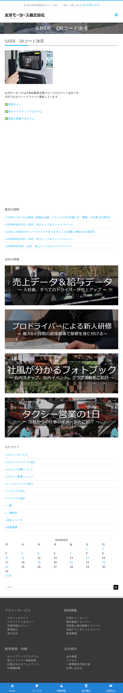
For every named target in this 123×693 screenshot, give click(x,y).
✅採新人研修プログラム (20, 118)
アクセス (71, 660)
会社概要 (71, 656)
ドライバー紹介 (16, 498)
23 (103, 562)
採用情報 (12, 527)
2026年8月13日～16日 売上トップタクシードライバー (40, 239)
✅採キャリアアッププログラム (23, 111)
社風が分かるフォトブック (23, 664)
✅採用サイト (13, 104)
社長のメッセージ (76, 618)
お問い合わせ (74, 668)
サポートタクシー (17, 618)
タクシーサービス (17, 455)
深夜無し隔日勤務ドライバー (83, 625)
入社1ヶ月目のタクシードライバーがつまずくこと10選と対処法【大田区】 (51, 231)
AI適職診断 (13, 668)
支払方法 (12, 633)
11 (22, 558)
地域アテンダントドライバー (83, 629)
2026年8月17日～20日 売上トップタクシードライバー (40, 224)
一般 (9, 505)
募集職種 (71, 633)
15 (87, 558)
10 (6, 558)
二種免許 (12, 512)
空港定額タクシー (17, 625)
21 (71, 562)
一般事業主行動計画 (78, 664)
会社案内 (70, 649)
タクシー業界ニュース (20, 476)
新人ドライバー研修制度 (21, 660)
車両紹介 (12, 629)
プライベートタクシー (20, 621)
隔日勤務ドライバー (78, 621)
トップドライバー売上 (20, 483)
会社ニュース (15, 520)
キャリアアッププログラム (23, 656)
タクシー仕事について (20, 469)
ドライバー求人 (16, 491)
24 (6, 567)
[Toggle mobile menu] (116, 15)
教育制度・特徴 (16, 649)
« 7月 (8, 575)
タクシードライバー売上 (21, 462)
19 (39, 562)
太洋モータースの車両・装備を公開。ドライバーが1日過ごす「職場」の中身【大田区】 (59, 217)
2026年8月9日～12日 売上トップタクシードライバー (39, 246)
